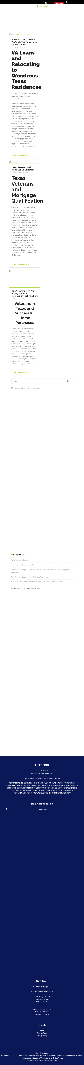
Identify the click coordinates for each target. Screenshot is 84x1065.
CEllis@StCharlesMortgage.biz (42, 992)
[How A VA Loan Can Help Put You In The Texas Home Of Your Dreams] (19, 34)
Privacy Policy (42, 1035)
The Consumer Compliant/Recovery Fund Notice (42, 778)
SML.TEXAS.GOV (65, 793)
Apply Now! (58, 3)
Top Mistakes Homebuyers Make (23, 565)
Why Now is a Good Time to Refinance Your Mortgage (31, 577)
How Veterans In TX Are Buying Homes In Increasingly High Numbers (24, 293)
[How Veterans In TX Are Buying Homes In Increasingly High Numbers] (24, 278)
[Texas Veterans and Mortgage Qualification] (13, 162)
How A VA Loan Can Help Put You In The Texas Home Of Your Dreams (24, 42)
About (42, 1030)
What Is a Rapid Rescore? (20, 560)
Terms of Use (42, 1033)
